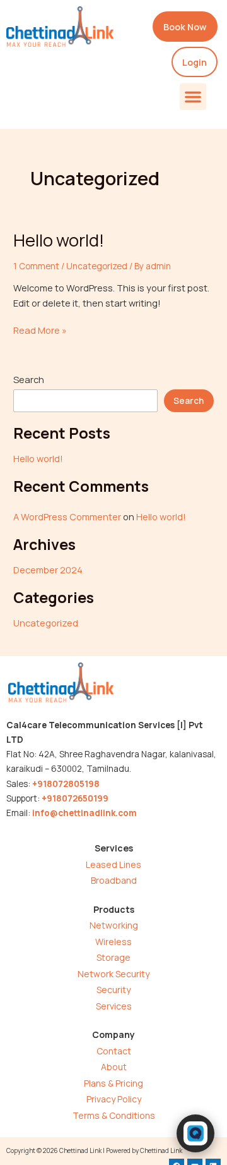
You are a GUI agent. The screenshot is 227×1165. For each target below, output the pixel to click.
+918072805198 (66, 784)
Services (114, 1006)
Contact (113, 1051)
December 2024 (48, 569)
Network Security (113, 974)
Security (113, 990)
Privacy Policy (113, 1099)
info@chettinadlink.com (84, 813)
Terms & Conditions (114, 1115)
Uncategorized (96, 266)
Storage (113, 957)
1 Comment (36, 266)
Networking (114, 925)
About (114, 1067)
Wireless (113, 942)
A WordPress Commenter (67, 516)
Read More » (40, 329)
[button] (193, 96)
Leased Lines (113, 864)
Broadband (114, 880)
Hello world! (58, 240)
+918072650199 (75, 798)
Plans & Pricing (113, 1083)
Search (28, 379)
